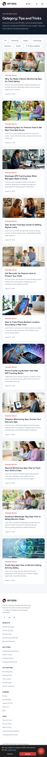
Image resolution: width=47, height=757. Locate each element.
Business (7, 46)
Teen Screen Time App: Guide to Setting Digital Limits (23, 226)
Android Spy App (8, 627)
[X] (14, 617)
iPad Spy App (6, 634)
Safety (25, 41)
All (5, 41)
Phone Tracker (7, 655)
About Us (5, 707)
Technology (37, 41)
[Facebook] (4, 617)
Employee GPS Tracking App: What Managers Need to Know (21, 177)
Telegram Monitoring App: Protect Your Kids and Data (23, 420)
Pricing (4, 696)
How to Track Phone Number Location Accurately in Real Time (22, 323)
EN (29, 4)
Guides (18, 46)
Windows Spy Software (10, 638)
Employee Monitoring (9, 662)
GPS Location (6, 679)
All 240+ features (8, 686)
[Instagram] (9, 617)
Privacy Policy (7, 724)
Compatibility (6, 700)
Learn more (12, 750)
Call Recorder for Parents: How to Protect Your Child (20, 274)
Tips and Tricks (11, 75)
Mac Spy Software (8, 641)
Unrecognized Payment (10, 735)
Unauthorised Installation (11, 731)
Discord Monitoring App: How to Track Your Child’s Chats (22, 469)
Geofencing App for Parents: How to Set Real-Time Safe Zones (23, 128)
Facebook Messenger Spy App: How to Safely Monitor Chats (23, 517)
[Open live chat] (41, 751)
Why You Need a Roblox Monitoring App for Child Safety (23, 80)
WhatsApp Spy (7, 672)
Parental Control (8, 658)
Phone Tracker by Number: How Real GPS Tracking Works (21, 371)
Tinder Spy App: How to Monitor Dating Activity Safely (23, 566)
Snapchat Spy (7, 675)
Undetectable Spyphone (10, 651)
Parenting (14, 41)
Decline (10, 754)
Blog (3, 710)
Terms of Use (6, 720)
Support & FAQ (7, 703)
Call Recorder (7, 683)
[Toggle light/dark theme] (36, 4)
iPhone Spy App (7, 630)
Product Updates (34, 46)
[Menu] (42, 4)
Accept (27, 754)
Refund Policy (7, 727)
